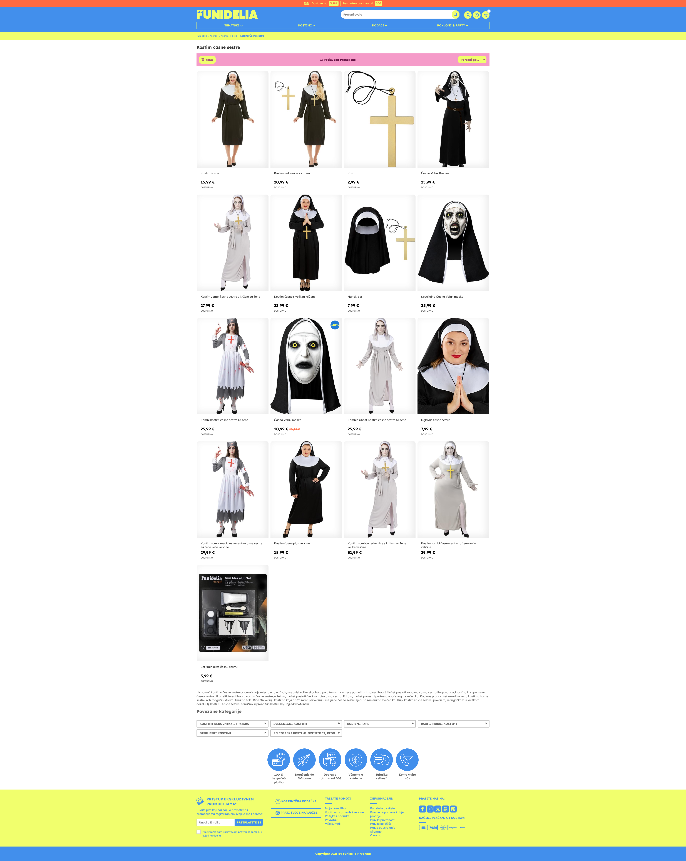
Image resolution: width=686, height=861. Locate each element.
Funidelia (202, 35)
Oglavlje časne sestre (435, 420)
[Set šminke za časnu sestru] (233, 613)
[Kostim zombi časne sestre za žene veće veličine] (453, 489)
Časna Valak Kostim (435, 173)
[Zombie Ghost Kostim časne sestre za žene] (380, 366)
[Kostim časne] (233, 119)
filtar (209, 60)
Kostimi (305, 25)
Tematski (232, 25)
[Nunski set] (380, 243)
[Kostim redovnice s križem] (306, 119)
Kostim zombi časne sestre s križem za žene (230, 296)
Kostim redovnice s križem (292, 173)
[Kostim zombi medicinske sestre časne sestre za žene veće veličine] (233, 489)
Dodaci (378, 25)
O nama (375, 835)
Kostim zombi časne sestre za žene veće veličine (448, 545)
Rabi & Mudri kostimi (439, 724)
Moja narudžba (335, 808)
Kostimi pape (358, 724)
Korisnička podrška (298, 801)
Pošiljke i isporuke (337, 816)
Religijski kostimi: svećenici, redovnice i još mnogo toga (308, 733)
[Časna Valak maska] (306, 366)
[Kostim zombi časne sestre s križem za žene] (233, 243)
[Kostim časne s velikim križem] (306, 243)
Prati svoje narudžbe (298, 813)
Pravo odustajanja (382, 827)
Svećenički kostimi (290, 724)
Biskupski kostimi (215, 733)
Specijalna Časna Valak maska (442, 296)
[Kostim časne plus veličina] (306, 489)
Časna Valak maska (287, 420)
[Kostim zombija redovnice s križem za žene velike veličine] (380, 489)
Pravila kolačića (381, 823)
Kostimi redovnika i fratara (224, 724)
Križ (350, 173)
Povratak (331, 820)
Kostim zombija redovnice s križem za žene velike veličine (377, 545)
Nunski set (355, 296)
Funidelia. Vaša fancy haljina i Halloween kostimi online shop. (227, 14)
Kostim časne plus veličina (292, 543)
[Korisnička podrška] (477, 15)
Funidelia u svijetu (382, 808)
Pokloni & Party (451, 25)
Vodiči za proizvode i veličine (344, 812)
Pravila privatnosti (382, 820)
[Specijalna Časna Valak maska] (453, 243)
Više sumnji (332, 823)
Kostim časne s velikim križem (294, 296)
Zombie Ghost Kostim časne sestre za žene (377, 420)
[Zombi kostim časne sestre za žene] (233, 366)
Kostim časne (210, 173)
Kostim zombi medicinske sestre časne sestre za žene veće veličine (231, 545)
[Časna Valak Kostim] (453, 119)
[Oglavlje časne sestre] (453, 366)
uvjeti (205, 835)
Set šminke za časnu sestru (219, 667)
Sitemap (376, 831)
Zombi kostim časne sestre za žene (224, 420)
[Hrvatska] (422, 809)
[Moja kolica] (485, 15)
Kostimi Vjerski (229, 35)
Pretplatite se (249, 822)
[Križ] (380, 119)
